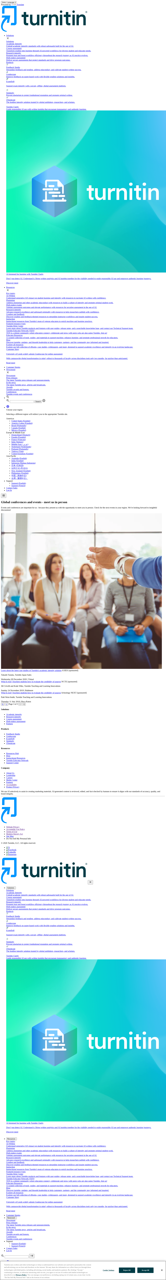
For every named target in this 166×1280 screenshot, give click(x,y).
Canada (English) (18, 428)
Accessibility (11, 785)
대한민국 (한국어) (19, 468)
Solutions (10, 35)
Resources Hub (12, 753)
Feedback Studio (13, 734)
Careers (9, 778)
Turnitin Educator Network (17, 760)
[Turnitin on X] (8, 847)
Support (9, 481)
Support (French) (18, 485)
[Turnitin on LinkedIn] (11, 852)
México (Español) (18, 430)
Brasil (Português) (18, 425)
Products (9, 62)
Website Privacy (12, 827)
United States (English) (20, 421)
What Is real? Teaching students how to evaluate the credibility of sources (31, 682)
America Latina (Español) (22, 423)
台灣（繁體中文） (19, 478)
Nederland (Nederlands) (21, 447)
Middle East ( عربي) (19, 444)
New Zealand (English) (21, 471)
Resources (10, 287)
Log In (9, 490)
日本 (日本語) (17, 465)
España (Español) (18, 437)
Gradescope (11, 736)
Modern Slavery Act (14, 834)
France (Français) (18, 439)
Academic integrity (14, 714)
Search (38, 402)
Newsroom (10, 369)
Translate (20, 5)
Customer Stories (13, 367)
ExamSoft (10, 739)
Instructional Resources (15, 758)
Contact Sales (11, 488)
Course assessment (14, 719)
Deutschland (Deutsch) (20, 435)
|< (3, 704)
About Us (10, 773)
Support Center (12, 763)
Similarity (10, 741)
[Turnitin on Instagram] (11, 854)
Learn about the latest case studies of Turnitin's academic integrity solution (31, 670)
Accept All (145, 1270)
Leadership (10, 775)
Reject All (126, 1270)
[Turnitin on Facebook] (11, 850)
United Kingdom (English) (22, 454)
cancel (43, 400)
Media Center (11, 780)
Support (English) (18, 483)
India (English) (17, 461)
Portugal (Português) (19, 449)
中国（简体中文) (19, 476)
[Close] (162, 1270)
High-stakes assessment (15, 721)
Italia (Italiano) (17, 442)
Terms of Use (11, 832)
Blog (8, 756)
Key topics (10, 293)
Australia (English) (19, 458)
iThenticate (10, 743)
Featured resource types (16, 324)
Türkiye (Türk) (17, 451)
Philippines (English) (20, 473)
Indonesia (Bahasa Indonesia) (23, 463)
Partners (9, 724)
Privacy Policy (21, 1275)
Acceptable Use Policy (15, 829)
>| (24, 704)
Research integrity (13, 717)
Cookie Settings (108, 1270)
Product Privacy (12, 787)
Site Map (10, 836)
